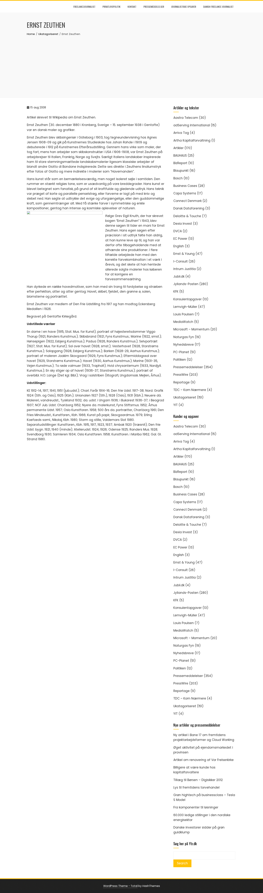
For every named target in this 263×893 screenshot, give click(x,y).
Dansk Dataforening (188, 208)
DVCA (177, 231)
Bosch (178, 178)
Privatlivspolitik (111, 6)
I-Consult (180, 261)
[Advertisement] (131, 63)
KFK (175, 291)
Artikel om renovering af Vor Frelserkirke (203, 760)
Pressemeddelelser (153, 6)
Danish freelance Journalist (218, 6)
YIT (175, 405)
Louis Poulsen (183, 314)
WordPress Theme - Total (120, 886)
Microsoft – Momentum (191, 329)
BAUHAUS (180, 155)
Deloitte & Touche (187, 216)
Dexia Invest (182, 223)
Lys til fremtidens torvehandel (196, 787)
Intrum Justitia (184, 269)
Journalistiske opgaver (183, 6)
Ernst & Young (184, 254)
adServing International (191, 125)
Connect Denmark (187, 201)
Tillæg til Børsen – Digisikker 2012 (198, 780)
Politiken (179, 359)
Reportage (181, 382)
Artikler (178, 148)
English (178, 246)
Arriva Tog (181, 133)
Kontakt (132, 6)
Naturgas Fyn (183, 337)
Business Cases (185, 186)
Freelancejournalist (84, 6)
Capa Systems (184, 193)
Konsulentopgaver (187, 299)
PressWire (180, 375)
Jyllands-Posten (185, 284)
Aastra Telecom (185, 118)
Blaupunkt (181, 170)
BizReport (180, 163)
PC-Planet (181, 352)
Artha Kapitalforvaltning (191, 140)
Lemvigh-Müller (185, 307)
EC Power (180, 239)
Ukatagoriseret (184, 397)
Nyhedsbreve (183, 344)
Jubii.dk (178, 276)
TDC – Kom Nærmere (189, 390)
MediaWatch (183, 322)
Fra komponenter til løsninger (195, 807)
